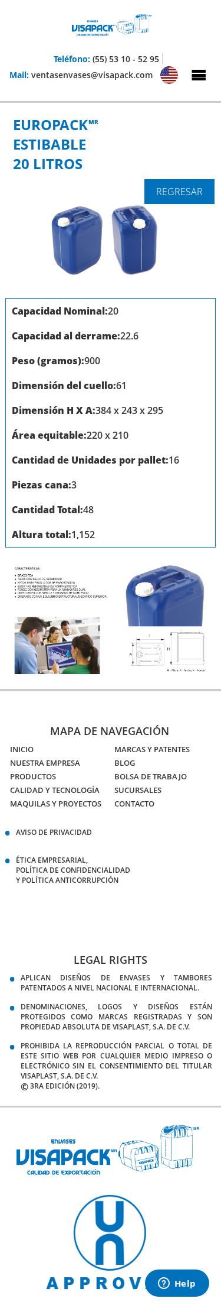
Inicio (22, 749)
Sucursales (137, 790)
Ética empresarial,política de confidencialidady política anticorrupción (73, 870)
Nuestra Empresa (45, 762)
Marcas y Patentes (152, 749)
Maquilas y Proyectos (55, 803)
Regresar (179, 191)
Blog (124, 762)
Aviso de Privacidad (54, 832)
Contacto (134, 803)
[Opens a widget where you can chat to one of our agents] (176, 1284)
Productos (33, 776)
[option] (109, 1242)
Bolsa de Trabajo (150, 776)
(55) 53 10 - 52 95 (126, 58)
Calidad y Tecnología (55, 790)
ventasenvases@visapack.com (92, 74)
